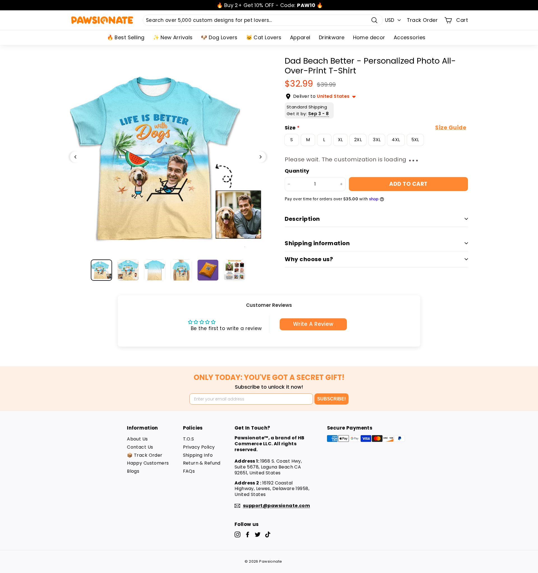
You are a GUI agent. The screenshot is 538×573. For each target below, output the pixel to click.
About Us (137, 439)
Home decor (369, 37)
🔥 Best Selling (126, 37)
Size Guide (450, 127)
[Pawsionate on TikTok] (268, 534)
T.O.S (188, 439)
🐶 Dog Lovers (219, 37)
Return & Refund (202, 463)
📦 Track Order (145, 455)
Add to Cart (408, 184)
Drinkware (332, 37)
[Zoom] (168, 157)
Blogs (133, 471)
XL (340, 139)
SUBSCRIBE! (331, 398)
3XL (377, 139)
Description (302, 219)
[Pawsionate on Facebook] (248, 534)
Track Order (422, 20)
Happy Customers (148, 463)
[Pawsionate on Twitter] (258, 534)
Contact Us (140, 447)
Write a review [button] (313, 324)
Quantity (297, 171)
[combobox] (262, 20)
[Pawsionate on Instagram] (237, 534)
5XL (415, 139)
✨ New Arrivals (173, 37)
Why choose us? (309, 259)
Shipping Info (198, 455)
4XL (396, 139)
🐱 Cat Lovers (264, 37)
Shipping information (317, 243)
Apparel (300, 37)
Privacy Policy (199, 447)
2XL (358, 139)
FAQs (189, 471)
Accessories (410, 37)
